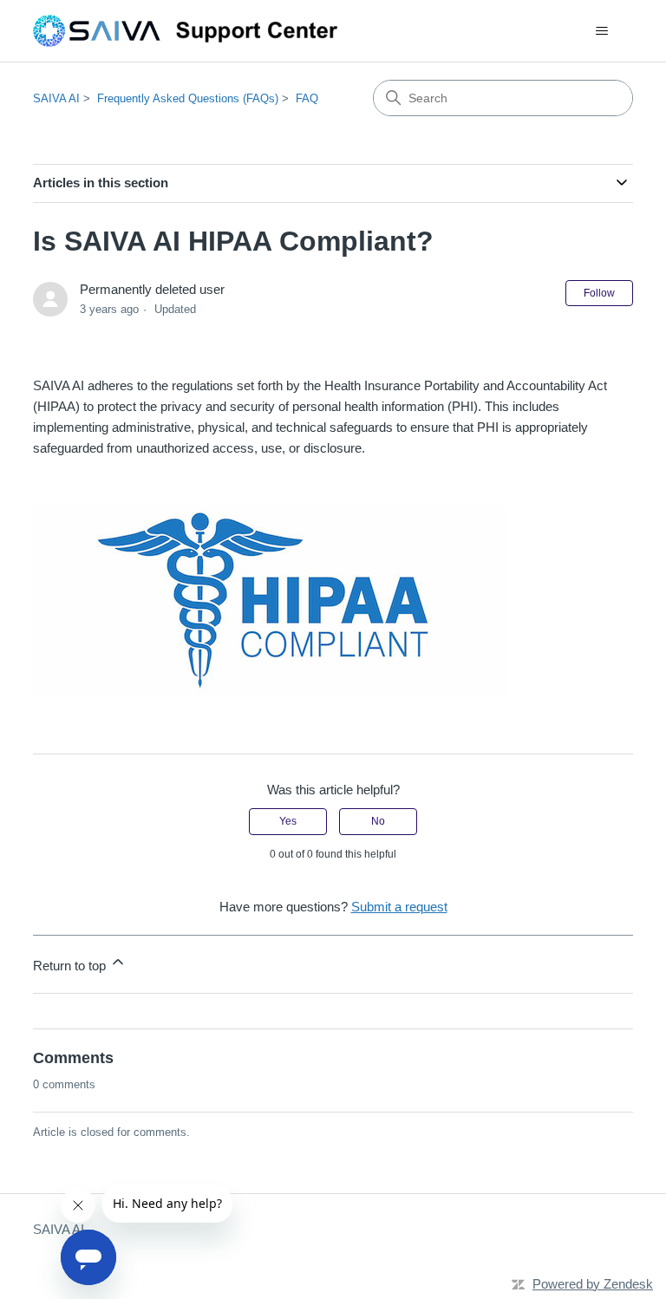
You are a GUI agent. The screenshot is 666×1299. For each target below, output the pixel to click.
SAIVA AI (56, 98)
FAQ (307, 98)
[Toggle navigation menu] (602, 31)
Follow (599, 293)
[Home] (193, 31)
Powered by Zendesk (592, 1283)
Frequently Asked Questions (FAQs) (187, 98)
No (378, 821)
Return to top (71, 965)
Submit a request (399, 906)
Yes (288, 821)
